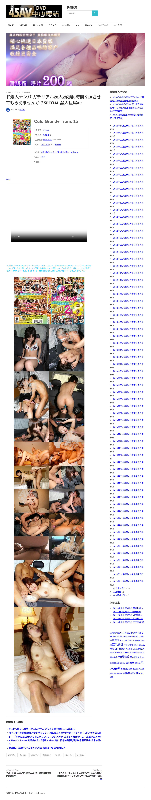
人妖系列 (133, 632)
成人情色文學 (119, 595)
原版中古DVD (123, 636)
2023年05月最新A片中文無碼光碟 (128, 314)
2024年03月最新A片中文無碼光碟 (128, 385)
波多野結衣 (103, 25)
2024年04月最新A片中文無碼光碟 (128, 392)
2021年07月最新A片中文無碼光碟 (128, 174)
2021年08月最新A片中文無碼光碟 (128, 181)
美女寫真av (80, 755)
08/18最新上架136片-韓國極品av (128, 618)
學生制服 (137, 640)
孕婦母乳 (131, 640)
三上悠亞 (118, 25)
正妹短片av (58, 755)
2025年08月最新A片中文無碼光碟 (128, 497)
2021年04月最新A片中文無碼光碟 (128, 153)
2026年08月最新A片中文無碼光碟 (128, 581)
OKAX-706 (45, 145)
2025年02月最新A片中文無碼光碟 (128, 455)
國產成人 (89, 25)
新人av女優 (38, 25)
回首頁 (11, 25)
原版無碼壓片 (133, 636)
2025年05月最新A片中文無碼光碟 (128, 476)
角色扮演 (141, 669)
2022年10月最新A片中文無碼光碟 (128, 265)
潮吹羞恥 (139, 653)
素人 (59, 152)
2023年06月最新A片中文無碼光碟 (128, 322)
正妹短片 (126, 652)
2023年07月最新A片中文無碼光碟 (128, 329)
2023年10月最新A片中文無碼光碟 (128, 350)
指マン (75, 152)
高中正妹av (135, 673)
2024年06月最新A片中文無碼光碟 (128, 406)
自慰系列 (124, 669)
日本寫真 (129, 649)
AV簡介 (8, 179)
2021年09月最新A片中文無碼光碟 (128, 188)
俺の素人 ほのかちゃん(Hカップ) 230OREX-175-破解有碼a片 (37, 747)
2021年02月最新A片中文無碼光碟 (128, 139)
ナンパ (55, 152)
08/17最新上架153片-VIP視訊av (127, 615)
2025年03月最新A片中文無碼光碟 (128, 462)
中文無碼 (124, 632)
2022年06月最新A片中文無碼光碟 (128, 244)
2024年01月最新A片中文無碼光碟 (128, 371)
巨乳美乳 (52, 25)
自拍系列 (129, 669)
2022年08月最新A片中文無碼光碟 (128, 251)
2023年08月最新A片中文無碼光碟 (128, 336)
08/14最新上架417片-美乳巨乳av (128, 608)
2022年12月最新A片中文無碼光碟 (128, 280)
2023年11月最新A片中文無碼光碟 (128, 357)
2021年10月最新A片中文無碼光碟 (128, 195)
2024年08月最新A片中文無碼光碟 (128, 420)
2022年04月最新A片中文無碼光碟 (128, 230)
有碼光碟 (44, 152)
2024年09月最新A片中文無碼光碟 (128, 427)
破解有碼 (130, 662)
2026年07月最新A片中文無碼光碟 (128, 574)
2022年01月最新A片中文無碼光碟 (128, 209)
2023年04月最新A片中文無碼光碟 (128, 308)
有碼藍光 (141, 649)
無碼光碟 (23, 25)
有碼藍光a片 (35, 755)
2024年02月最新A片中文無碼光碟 (128, 378)
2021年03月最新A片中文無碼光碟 (128, 146)
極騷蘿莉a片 (47, 755)
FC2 (77, 25)
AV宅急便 (113, 633)
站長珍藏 (137, 663)
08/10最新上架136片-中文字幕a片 (128, 622)
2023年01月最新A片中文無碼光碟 (128, 286)
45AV (22, 109)
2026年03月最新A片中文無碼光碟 (128, 546)
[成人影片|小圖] (22, 131)
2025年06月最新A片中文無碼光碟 (128, 483)
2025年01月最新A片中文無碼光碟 (128, 448)
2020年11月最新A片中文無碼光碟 (128, 125)
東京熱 (112, 653)
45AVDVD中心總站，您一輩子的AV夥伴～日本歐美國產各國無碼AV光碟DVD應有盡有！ (127, 108)
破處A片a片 (69, 755)
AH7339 (46, 130)
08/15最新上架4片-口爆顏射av (127, 611)
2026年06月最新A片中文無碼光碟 (128, 567)
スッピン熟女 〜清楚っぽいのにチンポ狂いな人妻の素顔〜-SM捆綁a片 (42, 729)
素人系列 (66, 25)
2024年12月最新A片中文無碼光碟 (128, 441)
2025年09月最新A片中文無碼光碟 (128, 504)
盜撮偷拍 (122, 663)
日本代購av (120, 648)
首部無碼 (126, 673)
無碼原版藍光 (135, 657)
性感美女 (127, 645)
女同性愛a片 (12, 755)
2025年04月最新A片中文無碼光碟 (128, 469)
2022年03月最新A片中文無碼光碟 (128, 223)
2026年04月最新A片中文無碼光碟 (128, 553)
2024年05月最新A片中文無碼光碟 (128, 399)
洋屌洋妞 (133, 652)
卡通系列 (115, 637)
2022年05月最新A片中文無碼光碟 (128, 237)
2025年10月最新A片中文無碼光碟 (128, 511)
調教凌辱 (113, 673)
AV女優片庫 (25, 92)
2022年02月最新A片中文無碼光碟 (128, 216)
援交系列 (134, 645)
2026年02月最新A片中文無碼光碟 (128, 539)
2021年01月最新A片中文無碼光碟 (128, 132)
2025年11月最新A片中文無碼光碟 (128, 518)
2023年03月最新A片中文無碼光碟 (128, 300)
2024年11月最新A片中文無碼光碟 (128, 434)
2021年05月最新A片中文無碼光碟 (128, 160)
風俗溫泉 (119, 673)
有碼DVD (46, 135)
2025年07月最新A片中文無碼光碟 (128, 490)
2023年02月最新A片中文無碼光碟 (128, 294)
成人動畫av (23, 755)
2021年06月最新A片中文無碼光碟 (128, 167)
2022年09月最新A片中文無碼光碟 (128, 258)
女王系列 (124, 640)
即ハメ (50, 152)
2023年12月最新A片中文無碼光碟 (128, 364)
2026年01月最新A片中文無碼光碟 (128, 532)
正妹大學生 (118, 652)
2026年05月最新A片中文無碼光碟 (128, 560)
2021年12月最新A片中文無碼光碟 (128, 202)
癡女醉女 (116, 663)
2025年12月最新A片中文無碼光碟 (128, 525)
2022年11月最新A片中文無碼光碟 (128, 272)
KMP (43, 157)
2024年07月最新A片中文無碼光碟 (128, 413)
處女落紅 (135, 669)
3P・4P (70, 152)
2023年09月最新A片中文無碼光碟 (128, 343)
